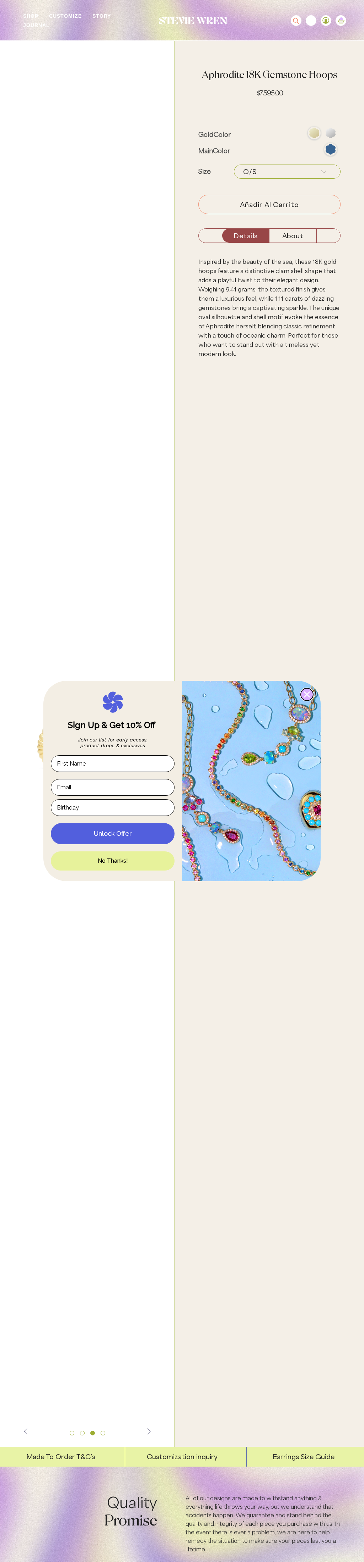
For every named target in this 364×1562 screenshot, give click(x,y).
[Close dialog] (307, 694)
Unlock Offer (113, 833)
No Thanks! (113, 860)
